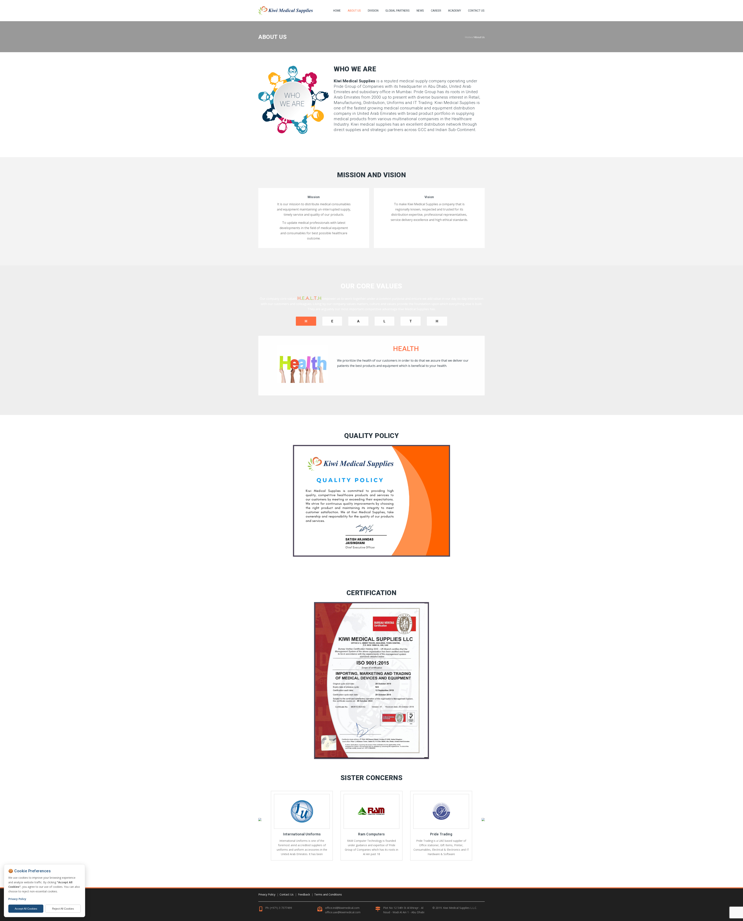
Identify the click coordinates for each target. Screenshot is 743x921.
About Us (354, 10)
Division (373, 10)
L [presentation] (384, 321)
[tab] (332, 326)
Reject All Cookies (63, 908)
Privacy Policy (266, 894)
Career (436, 10)
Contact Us (476, 10)
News (420, 10)
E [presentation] (332, 321)
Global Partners (397, 10)
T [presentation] (410, 321)
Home (337, 10)
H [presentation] (437, 321)
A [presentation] (358, 321)
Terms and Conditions (328, 894)
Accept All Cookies (26, 908)
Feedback (304, 894)
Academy (454, 10)
